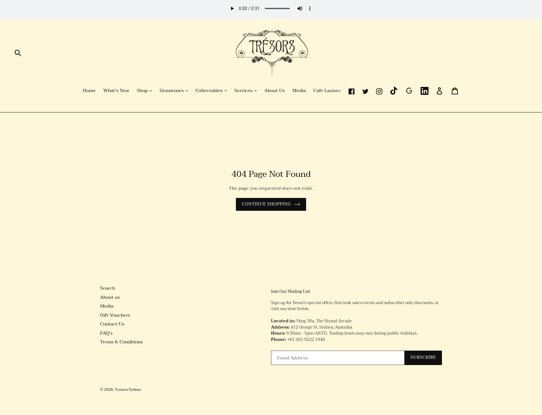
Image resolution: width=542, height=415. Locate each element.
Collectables (209, 91)
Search (107, 288)
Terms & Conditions (121, 342)
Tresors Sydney (128, 389)
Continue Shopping (266, 204)
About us (110, 297)
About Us (274, 91)
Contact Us (112, 324)
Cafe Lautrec (327, 91)
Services (244, 91)
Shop (143, 91)
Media (299, 91)
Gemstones (172, 91)
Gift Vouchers (115, 315)
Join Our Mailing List (290, 291)
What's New (116, 91)
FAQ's (106, 333)
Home (89, 91)
